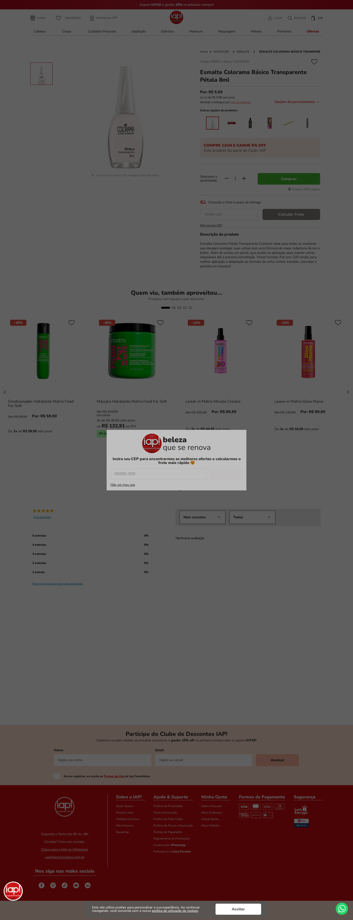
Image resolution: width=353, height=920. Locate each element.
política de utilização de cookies (175, 910)
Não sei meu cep (122, 485)
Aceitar (238, 909)
